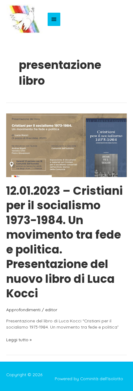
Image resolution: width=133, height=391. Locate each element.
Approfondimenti (23, 309)
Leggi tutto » (19, 340)
